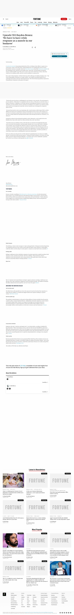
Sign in (70, 19)
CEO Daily (14, 31)
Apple (27, 138)
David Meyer (6, 46)
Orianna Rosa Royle (8, 557)
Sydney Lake (30, 557)
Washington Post (19, 343)
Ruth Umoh (6, 521)
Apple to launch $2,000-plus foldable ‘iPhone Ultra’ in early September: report (60, 518)
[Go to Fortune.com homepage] (37, 19)
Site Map (63, 602)
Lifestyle (45, 22)
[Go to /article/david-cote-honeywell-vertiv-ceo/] (13, 507)
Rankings (50, 22)
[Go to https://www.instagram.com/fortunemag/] (66, 612)
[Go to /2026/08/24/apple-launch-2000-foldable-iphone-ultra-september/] (60, 507)
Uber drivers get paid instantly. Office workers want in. (59, 492)
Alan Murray (13, 46)
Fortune (30, 258)
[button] (18, 22)
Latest (21, 22)
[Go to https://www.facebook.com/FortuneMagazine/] (60, 612)
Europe (22, 604)
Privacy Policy (31, 612)
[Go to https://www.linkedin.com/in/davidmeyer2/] (7, 379)
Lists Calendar (13, 608)
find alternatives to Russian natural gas (28, 194)
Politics (28, 602)
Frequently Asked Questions (45, 595)
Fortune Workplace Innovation (57, 490)
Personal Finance (35, 604)
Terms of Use (27, 612)
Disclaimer (69, 27)
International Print (43, 604)
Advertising (53, 595)
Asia (22, 602)
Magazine (28, 606)
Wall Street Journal (14, 293)
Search (7, 19)
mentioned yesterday (10, 66)
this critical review (29, 68)
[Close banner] (66, 53)
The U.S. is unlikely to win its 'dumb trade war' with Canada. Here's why (13, 579)
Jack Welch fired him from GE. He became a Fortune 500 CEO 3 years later (13, 518)
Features (34, 595)
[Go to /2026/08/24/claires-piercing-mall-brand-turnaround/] (13, 480)
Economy (28, 576)
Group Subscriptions (54, 604)
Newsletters (6, 31)
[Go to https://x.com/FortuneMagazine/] (62, 612)
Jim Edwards (53, 521)
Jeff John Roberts (31, 496)
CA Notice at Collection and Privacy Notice (38, 612)
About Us (63, 595)
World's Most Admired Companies (15, 604)
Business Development (54, 602)
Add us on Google (59, 56)
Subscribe (64, 19)
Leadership (40, 22)
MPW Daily (12, 489)
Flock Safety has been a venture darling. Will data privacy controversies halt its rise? (36, 519)
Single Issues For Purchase (44, 602)
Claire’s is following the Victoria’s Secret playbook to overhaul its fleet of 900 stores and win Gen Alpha (13, 493)
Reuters (37, 282)
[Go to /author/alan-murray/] (8, 386)
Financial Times (23, 199)
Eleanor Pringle (54, 557)
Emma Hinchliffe (7, 496)
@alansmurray (9, 184)
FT (47, 248)
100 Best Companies (14, 595)
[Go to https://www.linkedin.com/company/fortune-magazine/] (64, 612)
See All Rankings (13, 606)
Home (18, 22)
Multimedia (55, 22)
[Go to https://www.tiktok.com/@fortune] (68, 612)
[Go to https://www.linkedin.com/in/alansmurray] (7, 388)
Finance (31, 22)
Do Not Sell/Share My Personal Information (48, 612)
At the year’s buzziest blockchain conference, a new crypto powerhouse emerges (35, 493)
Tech (35, 22)
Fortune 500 (26, 22)
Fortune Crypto (38, 489)
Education (34, 606)
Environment (23, 606)
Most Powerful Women (14, 602)
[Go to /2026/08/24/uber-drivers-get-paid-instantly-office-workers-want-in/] (60, 480)
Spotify (31, 138)
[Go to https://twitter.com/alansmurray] (10, 388)
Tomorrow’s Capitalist (43, 68)
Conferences (34, 602)
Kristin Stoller (54, 495)
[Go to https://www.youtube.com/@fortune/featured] (70, 612)
